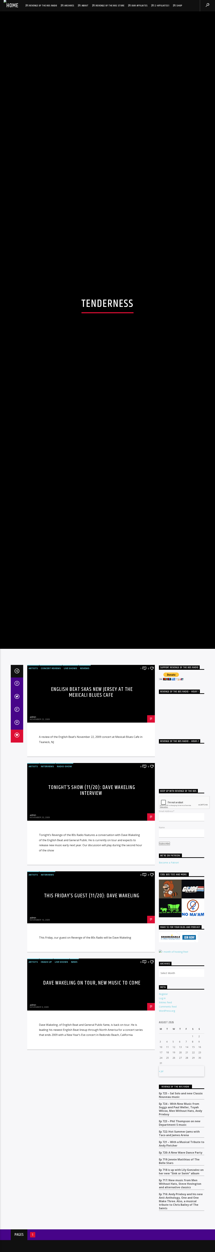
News (74, 999)
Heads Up (46, 999)
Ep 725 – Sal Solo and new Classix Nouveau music (181, 1132)
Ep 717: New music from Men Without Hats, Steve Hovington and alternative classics (180, 1221)
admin (33, 754)
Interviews (47, 804)
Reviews (84, 705)
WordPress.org (167, 1048)
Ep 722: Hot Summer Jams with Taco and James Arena (179, 1171)
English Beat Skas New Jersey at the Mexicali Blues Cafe (92, 730)
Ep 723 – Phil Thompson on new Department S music (179, 1160)
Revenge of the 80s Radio (43, 6)
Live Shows (70, 705)
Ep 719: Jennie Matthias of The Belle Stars (179, 1198)
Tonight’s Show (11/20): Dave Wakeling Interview (91, 828)
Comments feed (168, 1044)
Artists (33, 705)
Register (163, 1031)
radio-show (64, 804)
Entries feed (165, 1040)
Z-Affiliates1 (162, 6)
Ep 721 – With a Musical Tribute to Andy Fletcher (181, 1181)
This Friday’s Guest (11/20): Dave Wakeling (92, 933)
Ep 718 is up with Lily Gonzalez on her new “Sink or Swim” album (181, 1209)
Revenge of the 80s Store (110, 6)
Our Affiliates (139, 6)
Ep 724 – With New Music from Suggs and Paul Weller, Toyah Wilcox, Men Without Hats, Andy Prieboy (180, 1147)
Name (162, 864)
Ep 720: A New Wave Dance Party (180, 1190)
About (85, 6)
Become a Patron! (169, 900)
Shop (179, 6)
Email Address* (166, 848)
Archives (69, 6)
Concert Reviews (51, 705)
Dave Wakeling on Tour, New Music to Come (92, 1021)
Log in (162, 1035)
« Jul (161, 1108)
